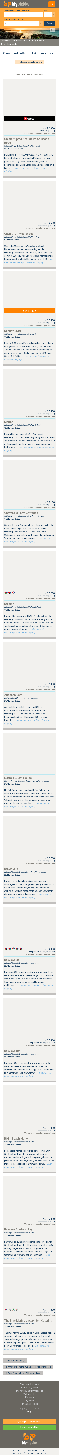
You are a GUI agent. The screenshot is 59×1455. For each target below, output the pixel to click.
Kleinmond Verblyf (16, 1360)
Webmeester (29, 1394)
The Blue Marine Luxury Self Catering (28, 1320)
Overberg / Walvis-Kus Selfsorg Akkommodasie (29, 1367)
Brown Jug (11, 869)
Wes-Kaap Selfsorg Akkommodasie (24, 1373)
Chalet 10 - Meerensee (18, 233)
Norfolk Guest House (18, 778)
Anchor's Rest (13, 695)
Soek (49, 23)
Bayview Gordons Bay (18, 1229)
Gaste (46, 11)
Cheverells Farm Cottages (21, 513)
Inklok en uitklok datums (13, 19)
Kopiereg (29, 1397)
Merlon (8, 422)
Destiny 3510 (12, 331)
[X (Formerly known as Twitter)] (31, 1411)
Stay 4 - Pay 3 (29, 311)
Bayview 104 (12, 1051)
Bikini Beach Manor (16, 1138)
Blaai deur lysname (29, 1387)
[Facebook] (28, 1411)
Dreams (9, 604)
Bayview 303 (12, 960)
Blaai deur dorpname (29, 1384)
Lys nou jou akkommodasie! (29, 1391)
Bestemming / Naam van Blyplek (17, 11)
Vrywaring (29, 1400)
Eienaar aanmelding (29, 1427)
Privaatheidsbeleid (29, 1404)
